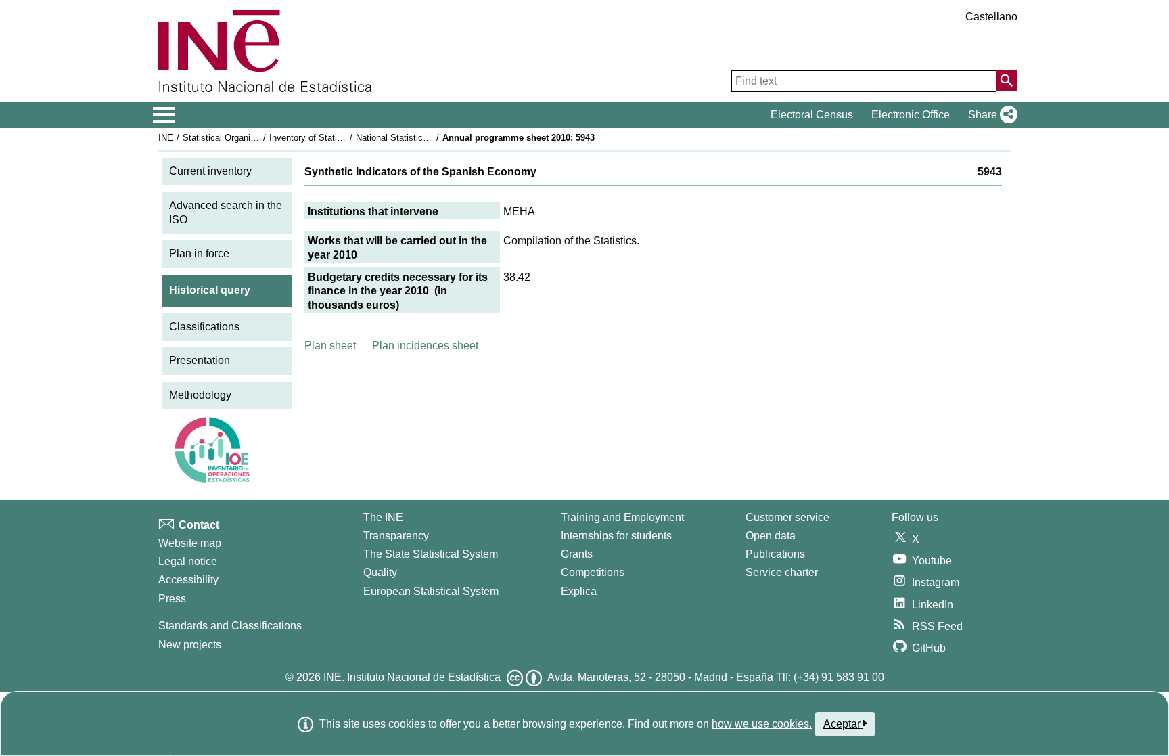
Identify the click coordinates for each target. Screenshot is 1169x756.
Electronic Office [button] (910, 114)
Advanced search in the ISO (225, 212)
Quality (380, 572)
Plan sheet (330, 345)
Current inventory (210, 171)
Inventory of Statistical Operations (336, 138)
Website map (189, 543)
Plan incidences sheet (425, 345)
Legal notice (187, 561)
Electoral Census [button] (812, 114)
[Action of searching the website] (1006, 80)
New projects (189, 644)
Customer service (787, 517)
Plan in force (199, 253)
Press (172, 598)
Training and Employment (622, 517)
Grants (577, 554)
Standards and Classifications (230, 625)
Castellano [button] (991, 16)
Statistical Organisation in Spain (245, 138)
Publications (775, 554)
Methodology (200, 395)
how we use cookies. (762, 724)
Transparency (396, 535)
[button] (990, 115)
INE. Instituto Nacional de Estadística (412, 677)
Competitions (592, 572)
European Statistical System (431, 591)
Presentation (199, 360)
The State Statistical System (430, 554)
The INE (383, 517)
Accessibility (188, 579)
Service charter (782, 572)
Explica (579, 591)
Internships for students (616, 535)
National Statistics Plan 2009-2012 (423, 138)
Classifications (204, 326)
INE (165, 138)
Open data (771, 535)
